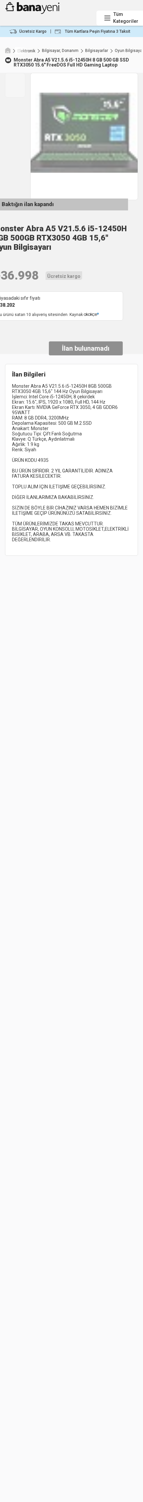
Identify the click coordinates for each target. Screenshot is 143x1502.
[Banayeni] (48, 12)
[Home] (8, 50)
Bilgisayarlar (96, 50)
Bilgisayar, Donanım (60, 50)
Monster (23, 60)
